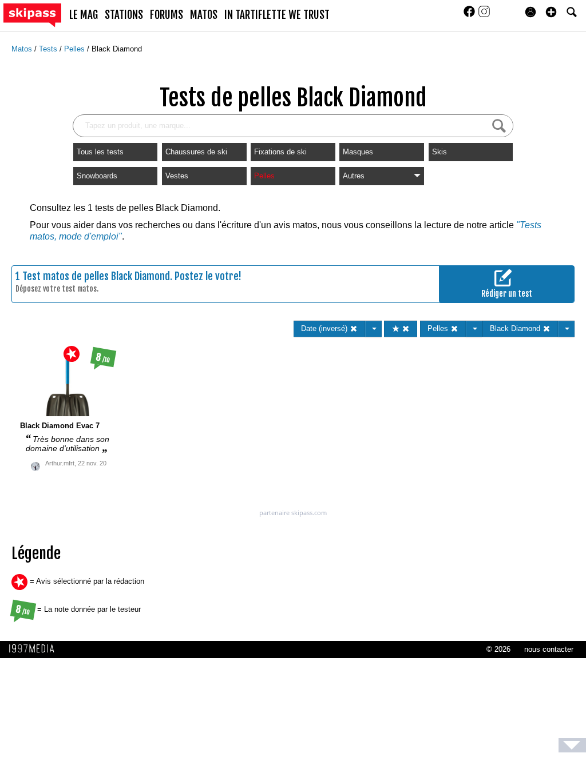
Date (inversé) (325, 328)
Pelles (75, 49)
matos (203, 15)
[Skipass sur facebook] (470, 15)
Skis (439, 152)
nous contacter (548, 649)
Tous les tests (100, 152)
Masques (358, 152)
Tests (49, 49)
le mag (83, 15)
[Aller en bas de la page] (572, 745)
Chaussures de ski (196, 152)
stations (124, 15)
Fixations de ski (280, 152)
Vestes (176, 176)
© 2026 (498, 649)
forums (166, 15)
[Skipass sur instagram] (484, 15)
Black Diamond (117, 49)
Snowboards (97, 176)
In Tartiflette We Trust (277, 15)
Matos (22, 49)
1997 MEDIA (35, 649)
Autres (354, 176)
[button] (551, 12)
